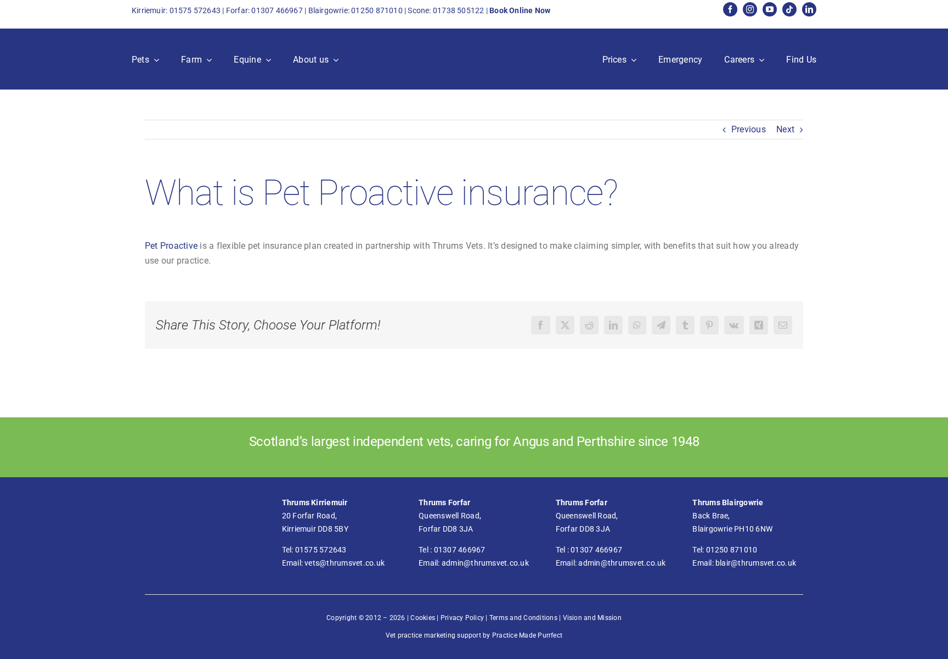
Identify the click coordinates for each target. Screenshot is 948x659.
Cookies (422, 618)
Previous (748, 129)
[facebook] (730, 9)
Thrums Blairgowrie (727, 502)
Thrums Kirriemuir (315, 502)
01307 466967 (277, 10)
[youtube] (770, 9)
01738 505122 (458, 10)
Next (785, 129)
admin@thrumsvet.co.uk (485, 563)
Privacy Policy (462, 618)
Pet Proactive (171, 246)
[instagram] (750, 9)
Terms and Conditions (523, 618)
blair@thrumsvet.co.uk (755, 563)
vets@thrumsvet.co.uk (344, 563)
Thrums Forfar (444, 502)
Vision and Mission (592, 618)
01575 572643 (195, 10)
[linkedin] (809, 9)
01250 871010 (377, 10)
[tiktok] (789, 9)
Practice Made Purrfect (527, 635)
